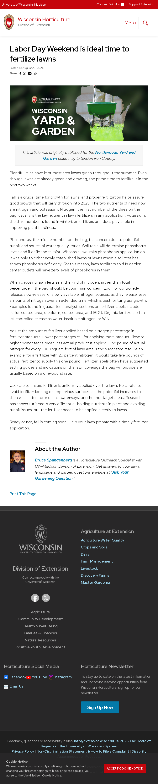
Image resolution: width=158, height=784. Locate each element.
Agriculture (40, 612)
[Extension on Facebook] (35, 600)
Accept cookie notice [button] (125, 768)
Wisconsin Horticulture (44, 19)
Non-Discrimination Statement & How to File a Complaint (83, 751)
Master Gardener (96, 582)
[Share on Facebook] (20, 74)
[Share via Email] (30, 74)
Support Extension (141, 4)
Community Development (40, 619)
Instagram (63, 677)
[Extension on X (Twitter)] (46, 600)
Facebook (18, 677)
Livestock (89, 568)
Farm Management (97, 561)
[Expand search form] (145, 23)
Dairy (85, 554)
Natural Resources (40, 640)
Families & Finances (40, 633)
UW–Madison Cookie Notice (42, 775)
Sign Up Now (100, 707)
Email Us (16, 686)
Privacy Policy (23, 751)
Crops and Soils (94, 547)
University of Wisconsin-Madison (24, 5)
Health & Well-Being (41, 626)
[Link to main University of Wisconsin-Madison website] (40, 552)
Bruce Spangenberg (53, 460)
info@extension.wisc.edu (94, 741)
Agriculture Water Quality (102, 540)
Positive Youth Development (40, 647)
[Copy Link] (35, 74)
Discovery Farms (95, 575)
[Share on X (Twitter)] (24, 75)
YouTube (39, 677)
